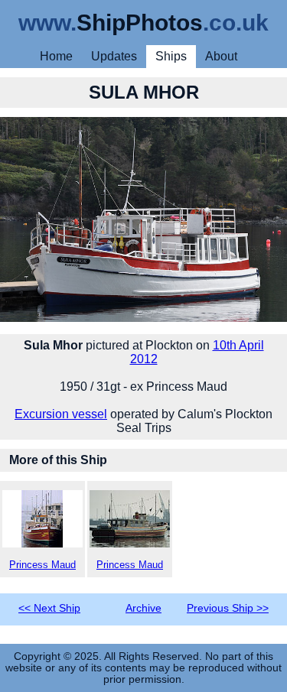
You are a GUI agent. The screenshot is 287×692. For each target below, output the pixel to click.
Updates (114, 56)
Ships (171, 56)
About (221, 56)
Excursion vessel (61, 414)
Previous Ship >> (228, 608)
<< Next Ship (49, 608)
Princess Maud (42, 564)
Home (56, 56)
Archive (143, 608)
